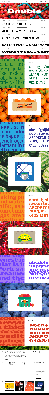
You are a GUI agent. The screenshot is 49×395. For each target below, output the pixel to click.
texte (37, 374)
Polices (2, 1)
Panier (45, 1)
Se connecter (41, 1)
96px (15, 20)
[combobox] (5, 20)
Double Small (11, 364)
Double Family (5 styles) (12, 362)
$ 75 (24, 363)
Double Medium (11, 365)
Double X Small (11, 363)
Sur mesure (5, 1)
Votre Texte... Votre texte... (16, 23)
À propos (9, 1)
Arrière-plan (41, 20)
